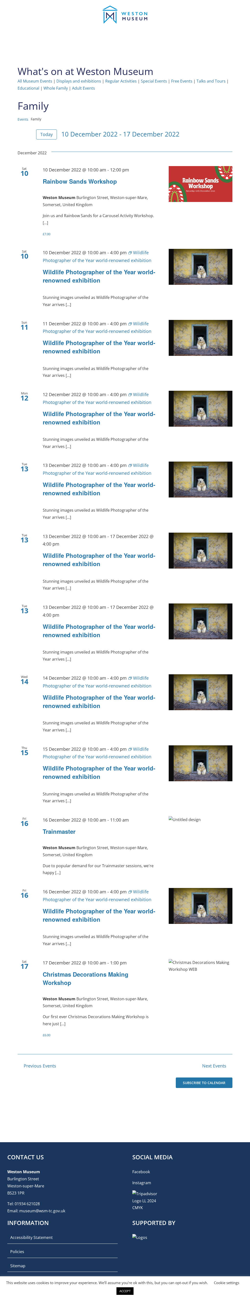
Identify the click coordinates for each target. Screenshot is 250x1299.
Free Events (181, 81)
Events (23, 119)
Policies (17, 1251)
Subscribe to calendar (204, 1083)
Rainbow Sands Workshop (80, 181)
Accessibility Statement (31, 1237)
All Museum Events (35, 81)
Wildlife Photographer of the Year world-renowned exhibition (99, 276)
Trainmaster (59, 831)
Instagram (141, 1182)
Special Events (154, 81)
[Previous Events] (20, 135)
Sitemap (17, 1265)
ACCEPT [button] (125, 1291)
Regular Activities (121, 81)
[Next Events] (29, 135)
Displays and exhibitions (78, 81)
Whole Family (55, 88)
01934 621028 (27, 1203)
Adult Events (83, 88)
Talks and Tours (211, 81)
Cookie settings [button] (226, 1282)
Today (46, 134)
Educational (28, 88)
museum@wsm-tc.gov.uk (42, 1211)
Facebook (141, 1171)
